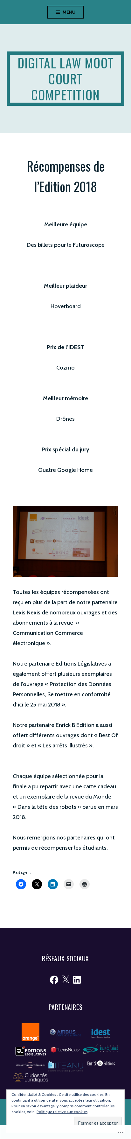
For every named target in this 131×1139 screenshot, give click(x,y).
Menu (69, 12)
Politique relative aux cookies (62, 1111)
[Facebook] (54, 980)
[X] (65, 980)
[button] (30, 1032)
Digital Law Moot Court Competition (65, 78)
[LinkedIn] (77, 980)
